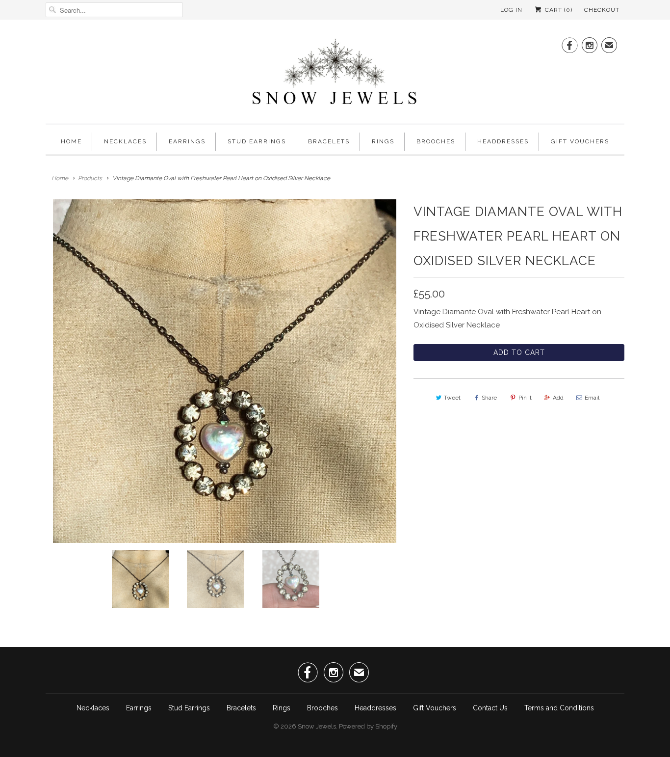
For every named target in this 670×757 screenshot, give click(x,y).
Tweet (452, 397)
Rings (383, 141)
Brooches (435, 141)
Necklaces (125, 141)
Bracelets (329, 141)
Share (489, 397)
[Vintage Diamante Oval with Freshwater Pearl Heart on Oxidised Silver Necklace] (225, 371)
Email (592, 397)
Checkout (601, 9)
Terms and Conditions (559, 708)
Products (90, 178)
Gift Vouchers (580, 141)
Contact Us (490, 708)
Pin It (525, 397)
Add (558, 397)
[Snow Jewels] (335, 74)
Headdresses (503, 141)
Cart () (557, 9)
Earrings (187, 141)
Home (71, 141)
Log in (511, 9)
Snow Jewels (317, 726)
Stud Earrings (257, 141)
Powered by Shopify (368, 726)
